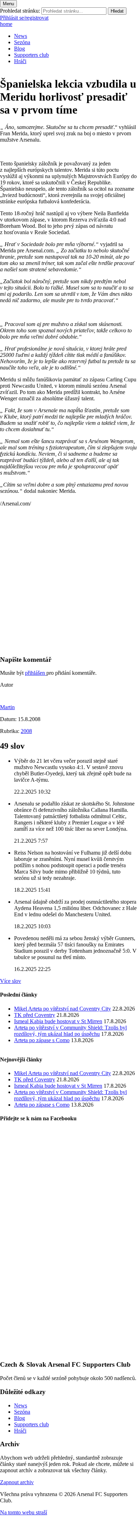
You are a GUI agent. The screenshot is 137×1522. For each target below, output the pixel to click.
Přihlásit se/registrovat (24, 18)
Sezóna (22, 42)
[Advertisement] (68, 580)
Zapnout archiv (17, 1482)
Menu (8, 3)
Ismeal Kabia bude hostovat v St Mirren (58, 1021)
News (20, 36)
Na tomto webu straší (23, 1512)
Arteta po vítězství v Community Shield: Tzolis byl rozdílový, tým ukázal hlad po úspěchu (70, 1031)
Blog (19, 49)
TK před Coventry (34, 1015)
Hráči (20, 61)
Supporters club (31, 55)
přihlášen (35, 673)
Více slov (10, 981)
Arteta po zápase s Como (42, 1040)
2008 (26, 731)
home (6, 24)
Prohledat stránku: (20, 11)
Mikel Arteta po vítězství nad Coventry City (62, 1009)
